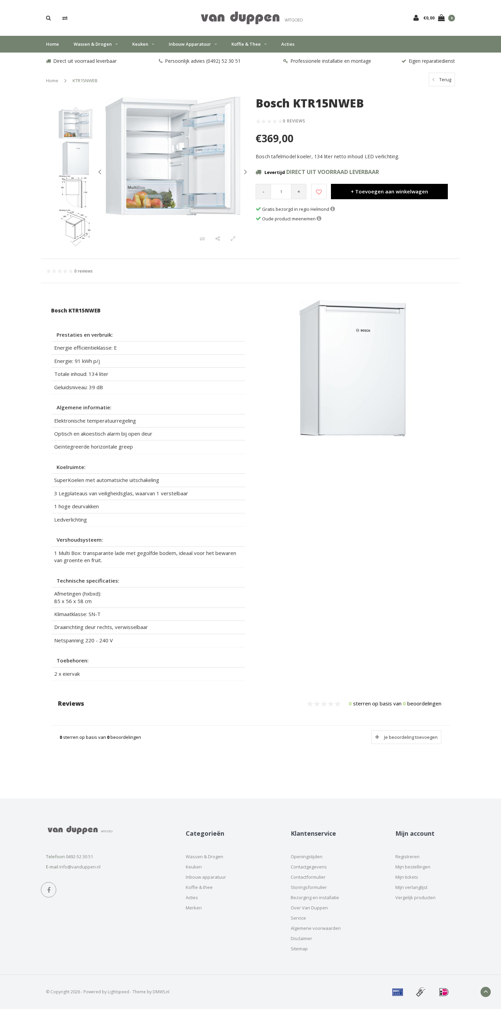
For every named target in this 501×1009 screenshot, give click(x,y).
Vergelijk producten (415, 897)
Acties (287, 44)
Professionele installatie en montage (330, 61)
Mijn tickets (406, 877)
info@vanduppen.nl (80, 867)
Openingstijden (306, 856)
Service (298, 918)
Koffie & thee (246, 44)
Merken (194, 908)
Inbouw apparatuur (190, 44)
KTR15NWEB (85, 80)
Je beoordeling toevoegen (411, 737)
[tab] (148, 334)
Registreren (407, 856)
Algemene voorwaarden (316, 928)
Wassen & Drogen (93, 44)
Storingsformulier (309, 887)
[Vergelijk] (64, 17)
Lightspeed (118, 992)
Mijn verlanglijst (411, 887)
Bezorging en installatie (315, 897)
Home (52, 44)
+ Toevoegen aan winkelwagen (389, 191)
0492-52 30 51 (79, 856)
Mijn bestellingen (412, 867)
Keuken (140, 44)
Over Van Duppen (309, 908)
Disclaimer (301, 938)
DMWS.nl (161, 992)
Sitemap (299, 949)
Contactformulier (308, 877)
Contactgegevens (309, 867)
